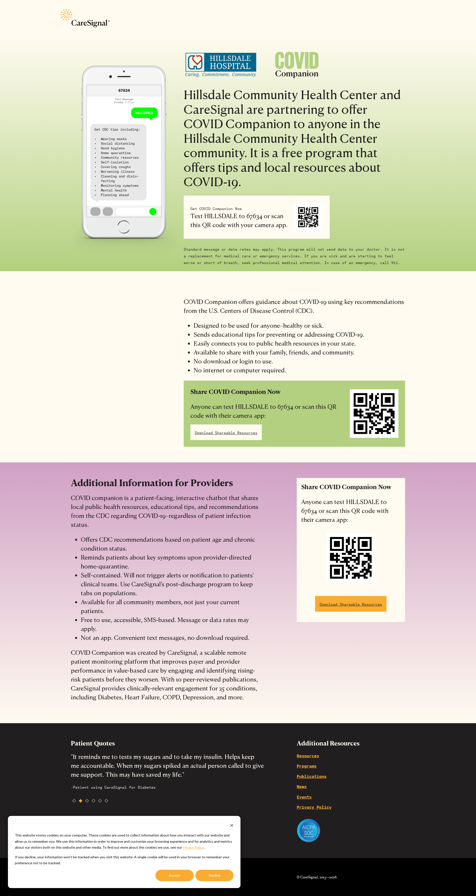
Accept (174, 875)
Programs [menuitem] (307, 765)
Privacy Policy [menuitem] (314, 807)
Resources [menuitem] (308, 755)
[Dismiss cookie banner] (232, 826)
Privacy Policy (193, 847)
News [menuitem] (302, 786)
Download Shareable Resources (226, 432)
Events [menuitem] (304, 796)
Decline (214, 875)
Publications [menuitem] (312, 776)
